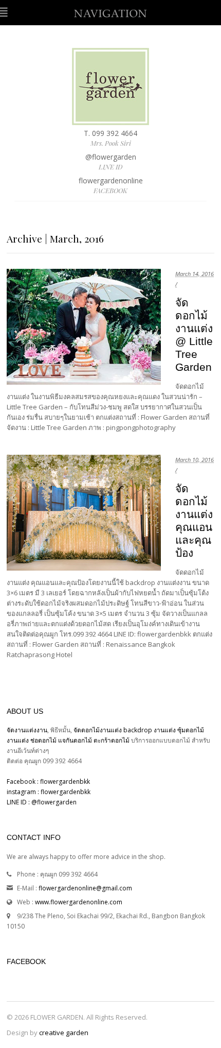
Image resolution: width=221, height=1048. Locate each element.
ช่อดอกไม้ (43, 740)
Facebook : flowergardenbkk (48, 781)
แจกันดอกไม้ (76, 740)
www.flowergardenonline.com (78, 902)
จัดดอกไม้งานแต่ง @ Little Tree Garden (194, 335)
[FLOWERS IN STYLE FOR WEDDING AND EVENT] (110, 120)
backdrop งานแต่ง (149, 730)
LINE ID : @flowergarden (42, 802)
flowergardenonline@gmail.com (85, 888)
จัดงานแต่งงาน (27, 730)
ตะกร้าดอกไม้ (112, 740)
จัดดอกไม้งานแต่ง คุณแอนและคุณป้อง (194, 521)
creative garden (63, 1032)
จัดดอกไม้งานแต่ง (97, 730)
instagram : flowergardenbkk (48, 791)
